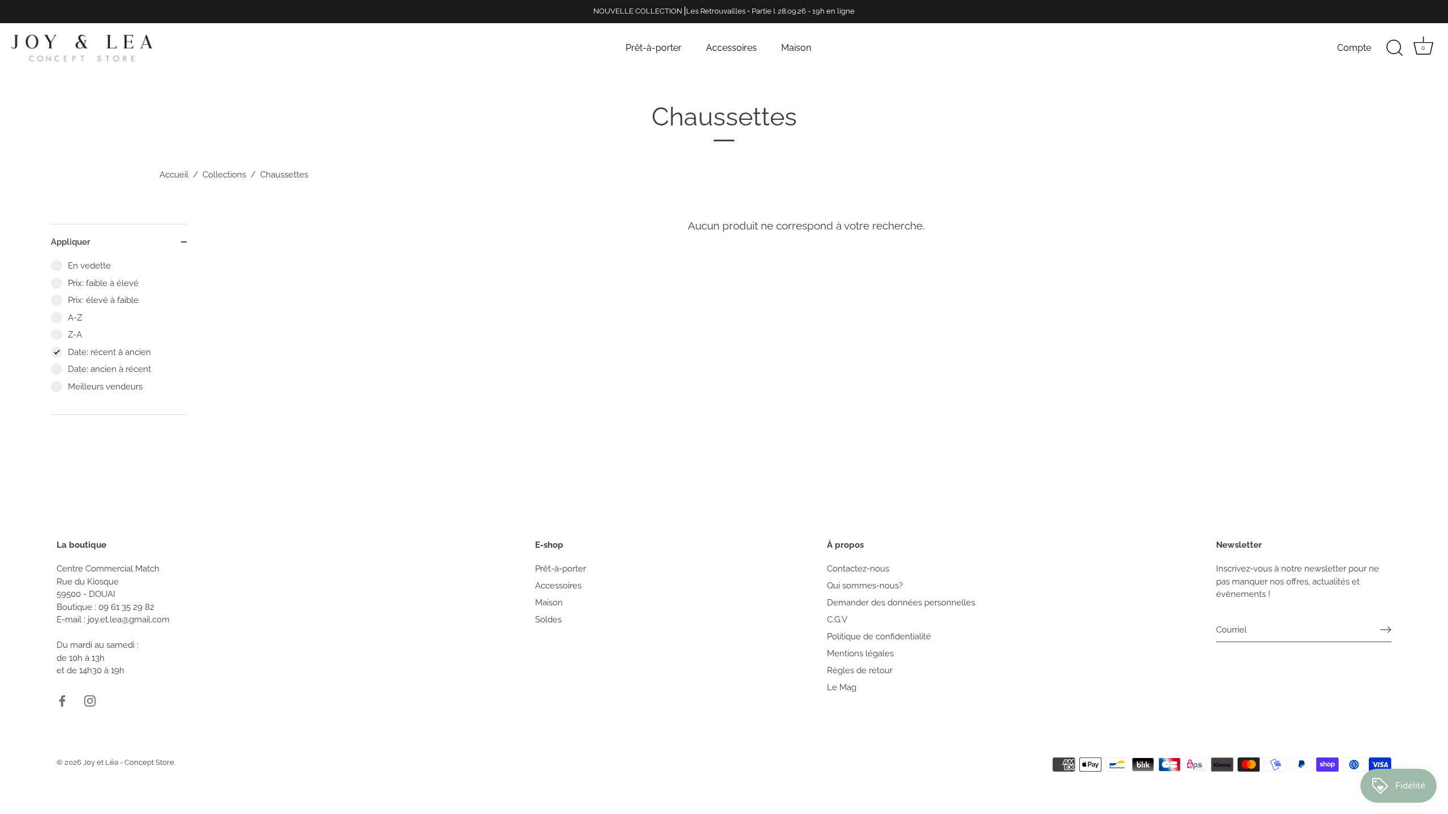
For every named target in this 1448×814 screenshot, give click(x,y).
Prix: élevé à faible (103, 300)
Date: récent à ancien (109, 352)
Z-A (75, 335)
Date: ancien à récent (109, 369)
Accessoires (731, 47)
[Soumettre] (1385, 629)
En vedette (89, 266)
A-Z (75, 318)
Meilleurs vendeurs (105, 387)
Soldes (548, 619)
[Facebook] (62, 700)
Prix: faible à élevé (103, 283)
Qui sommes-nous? (865, 586)
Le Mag (841, 687)
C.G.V (837, 619)
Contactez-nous (858, 569)
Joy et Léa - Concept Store (128, 762)
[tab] (119, 336)
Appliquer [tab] (70, 242)
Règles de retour (860, 670)
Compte (1354, 47)
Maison (796, 47)
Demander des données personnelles (901, 602)
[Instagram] (90, 700)
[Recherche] (1394, 48)
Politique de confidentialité (879, 636)
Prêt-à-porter (654, 47)
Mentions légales (860, 653)
